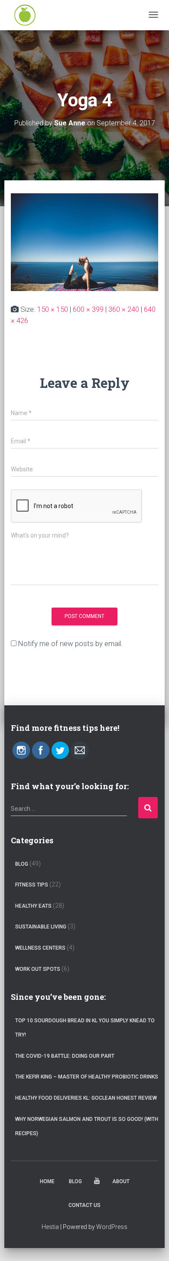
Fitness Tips (31, 885)
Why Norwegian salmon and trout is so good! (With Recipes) (86, 1126)
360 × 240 (123, 309)
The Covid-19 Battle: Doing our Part (64, 1056)
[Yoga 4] (84, 241)
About (121, 1181)
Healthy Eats (33, 906)
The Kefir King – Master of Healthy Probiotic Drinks (86, 1077)
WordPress (111, 1226)
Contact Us (84, 1205)
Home (47, 1181)
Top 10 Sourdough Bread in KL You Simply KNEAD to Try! (85, 1028)
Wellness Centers (40, 948)
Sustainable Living (40, 927)
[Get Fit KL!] (24, 15)
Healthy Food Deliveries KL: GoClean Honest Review (86, 1098)
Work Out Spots (37, 969)
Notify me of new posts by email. (70, 643)
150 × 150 (52, 309)
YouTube (97, 1182)
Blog (21, 864)
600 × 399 (88, 309)
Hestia (50, 1226)
